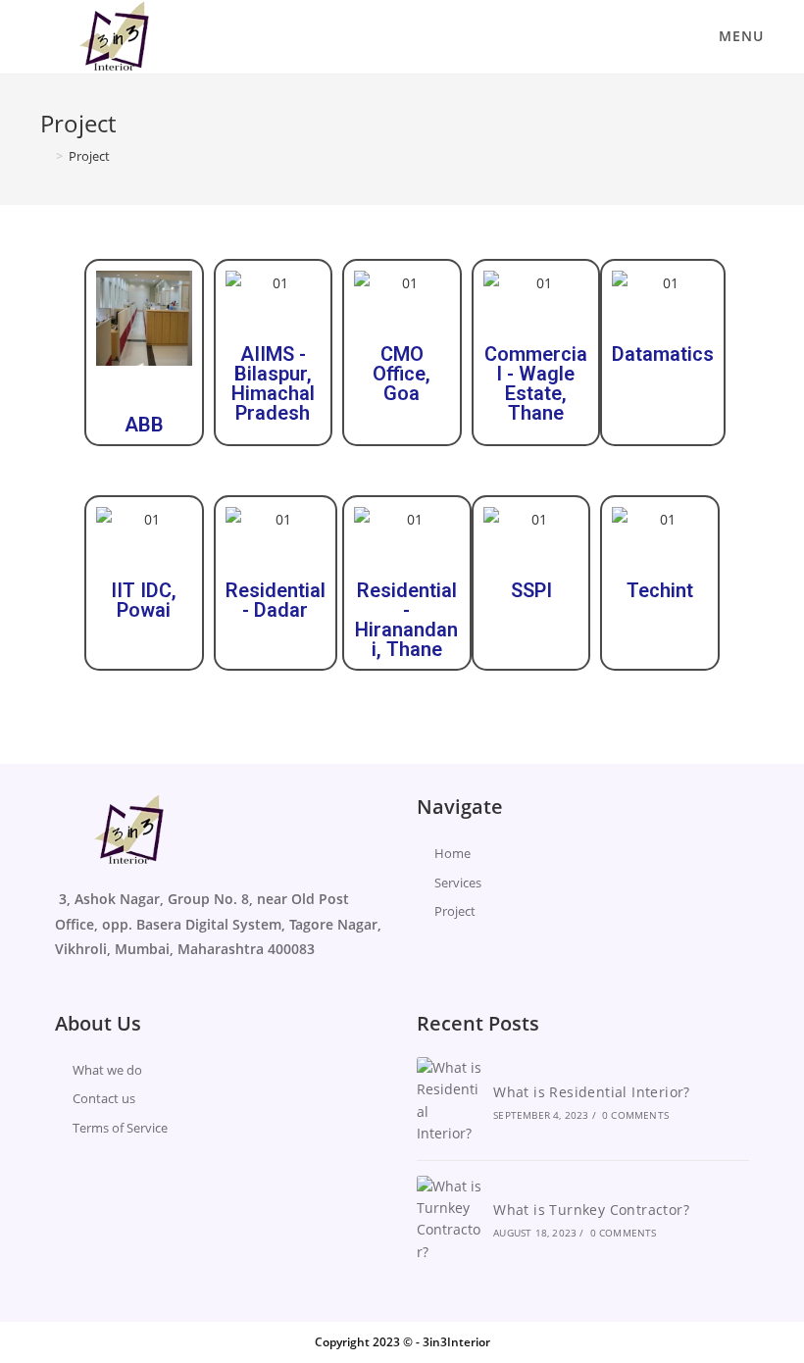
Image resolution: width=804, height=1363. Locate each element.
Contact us (104, 1098)
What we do (107, 1070)
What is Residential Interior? (591, 1092)
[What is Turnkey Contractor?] (450, 1220)
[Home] (45, 156)
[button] (115, 318)
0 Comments (635, 1115)
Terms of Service (120, 1127)
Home (452, 853)
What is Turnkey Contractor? (591, 1209)
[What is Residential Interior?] (450, 1101)
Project (455, 911)
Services (457, 882)
